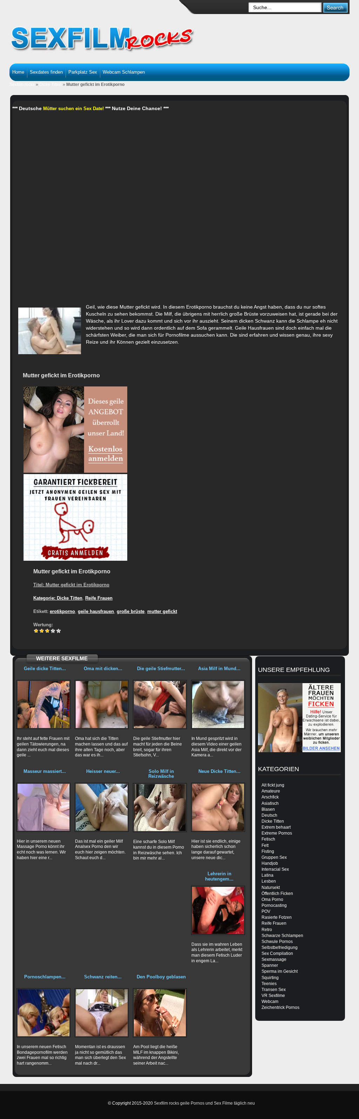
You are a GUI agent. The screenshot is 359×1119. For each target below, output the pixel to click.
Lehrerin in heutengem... (219, 876)
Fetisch (268, 839)
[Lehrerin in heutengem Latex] (218, 910)
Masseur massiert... (44, 771)
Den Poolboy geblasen (161, 976)
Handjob (270, 863)
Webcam (270, 1001)
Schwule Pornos (277, 941)
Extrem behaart (276, 827)
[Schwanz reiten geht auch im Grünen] (102, 1012)
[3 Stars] (47, 631)
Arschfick (270, 797)
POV (266, 911)
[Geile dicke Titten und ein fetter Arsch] (43, 704)
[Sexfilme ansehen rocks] (111, 35)
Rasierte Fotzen (277, 917)
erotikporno (62, 611)
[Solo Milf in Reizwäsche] (160, 807)
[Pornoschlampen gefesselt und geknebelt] (43, 1012)
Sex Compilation (277, 953)
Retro (267, 929)
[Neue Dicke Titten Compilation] (218, 807)
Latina (267, 875)
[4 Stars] (53, 631)
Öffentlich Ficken (277, 893)
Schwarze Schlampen (282, 935)
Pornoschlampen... (45, 976)
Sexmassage (274, 959)
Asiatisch (270, 803)
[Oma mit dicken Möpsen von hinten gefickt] (102, 704)
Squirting (270, 977)
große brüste (130, 611)
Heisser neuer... (103, 771)
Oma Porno (272, 899)
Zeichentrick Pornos (280, 1007)
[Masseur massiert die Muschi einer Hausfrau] (43, 807)
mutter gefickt (162, 611)
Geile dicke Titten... (45, 668)
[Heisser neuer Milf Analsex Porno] (102, 807)
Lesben (269, 881)
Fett (265, 845)
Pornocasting (274, 905)
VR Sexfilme (273, 995)
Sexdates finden (46, 72)
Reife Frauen (99, 598)
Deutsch (269, 815)
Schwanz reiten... (103, 976)
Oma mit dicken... (103, 668)
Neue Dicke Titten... (219, 771)
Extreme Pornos (277, 833)
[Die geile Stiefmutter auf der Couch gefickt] (160, 704)
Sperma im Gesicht (280, 971)
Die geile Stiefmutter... (161, 668)
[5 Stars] (58, 631)
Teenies (269, 983)
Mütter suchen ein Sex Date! (73, 108)
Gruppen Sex (274, 857)
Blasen (268, 809)
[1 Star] (36, 631)
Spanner (270, 965)
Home (18, 72)
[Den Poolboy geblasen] (160, 1012)
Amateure (271, 791)
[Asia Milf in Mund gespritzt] (218, 704)
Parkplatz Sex (82, 72)
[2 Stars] (42, 631)
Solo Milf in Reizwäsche (161, 774)
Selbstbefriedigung (280, 947)
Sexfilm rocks (22, 84)
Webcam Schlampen (124, 72)
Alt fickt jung (273, 785)
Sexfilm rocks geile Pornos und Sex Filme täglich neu (204, 1103)
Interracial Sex (275, 869)
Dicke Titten (50, 84)
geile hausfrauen (96, 611)
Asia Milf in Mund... (219, 668)
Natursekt (271, 887)
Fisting (268, 851)
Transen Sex (274, 989)
